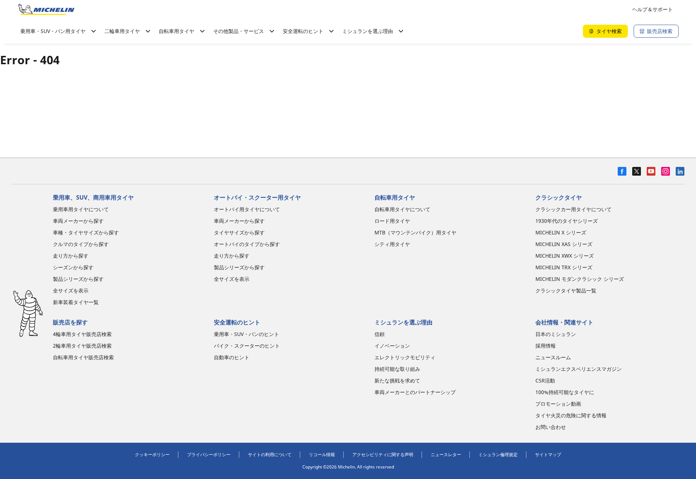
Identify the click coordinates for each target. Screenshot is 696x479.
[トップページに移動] (46, 9)
